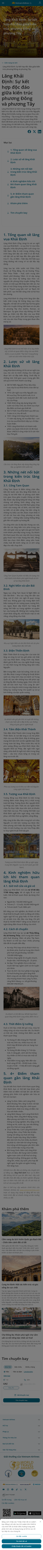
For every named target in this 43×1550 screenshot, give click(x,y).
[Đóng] (40, 1522)
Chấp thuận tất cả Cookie (21, 1546)
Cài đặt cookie (21, 1536)
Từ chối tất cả (21, 1541)
